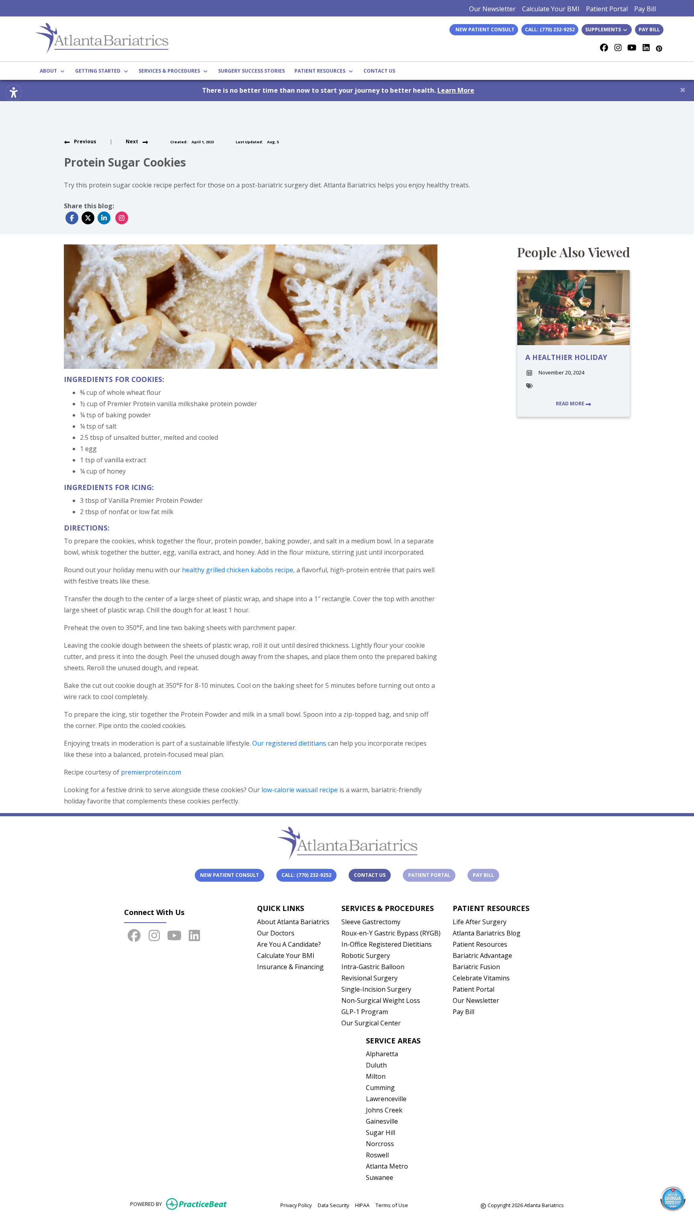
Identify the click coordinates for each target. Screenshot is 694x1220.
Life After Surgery (479, 921)
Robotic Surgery (365, 955)
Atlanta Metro (387, 1166)
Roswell (377, 1155)
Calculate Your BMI (551, 8)
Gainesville (382, 1121)
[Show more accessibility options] (13, 92)
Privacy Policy (296, 1205)
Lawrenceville (386, 1098)
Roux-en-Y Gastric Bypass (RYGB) (391, 933)
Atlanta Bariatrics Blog (486, 933)
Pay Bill (645, 8)
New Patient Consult (229, 875)
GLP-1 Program (364, 1011)
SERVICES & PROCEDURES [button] (170, 70)
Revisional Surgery (369, 978)
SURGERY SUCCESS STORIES (251, 70)
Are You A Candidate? (289, 944)
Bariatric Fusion (476, 966)
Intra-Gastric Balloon (372, 966)
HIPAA (362, 1205)
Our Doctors (275, 933)
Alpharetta (382, 1053)
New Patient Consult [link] (483, 29)
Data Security (333, 1205)
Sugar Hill (380, 1132)
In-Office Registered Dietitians (386, 944)
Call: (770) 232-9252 (550, 29)
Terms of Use (392, 1205)
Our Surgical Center (371, 1023)
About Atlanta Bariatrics (293, 921)
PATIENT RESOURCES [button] (321, 70)
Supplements (603, 29)
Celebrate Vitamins (481, 978)
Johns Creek (384, 1110)
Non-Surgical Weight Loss (380, 1000)
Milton (376, 1076)
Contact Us (370, 875)
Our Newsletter (492, 8)
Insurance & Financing (290, 966)
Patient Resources (480, 944)
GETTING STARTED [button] (99, 70)
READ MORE (571, 403)
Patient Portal (607, 8)
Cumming (380, 1087)
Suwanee (379, 1177)
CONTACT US (379, 70)
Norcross (380, 1143)
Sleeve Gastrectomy (370, 921)
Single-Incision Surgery (376, 989)
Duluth (376, 1065)
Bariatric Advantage (482, 955)
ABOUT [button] (49, 70)
